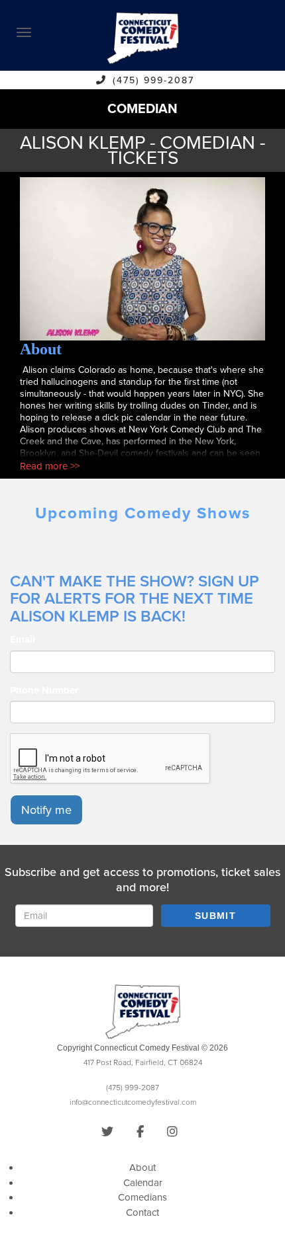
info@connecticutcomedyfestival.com (133, 1102)
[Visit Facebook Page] (140, 1132)
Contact (142, 1212)
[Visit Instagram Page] (172, 1132)
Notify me (46, 810)
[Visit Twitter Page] (107, 1132)
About (142, 1167)
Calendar (142, 1183)
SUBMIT (215, 915)
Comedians (142, 1197)
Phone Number (44, 690)
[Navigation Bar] (24, 32)
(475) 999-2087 (153, 80)
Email (22, 639)
